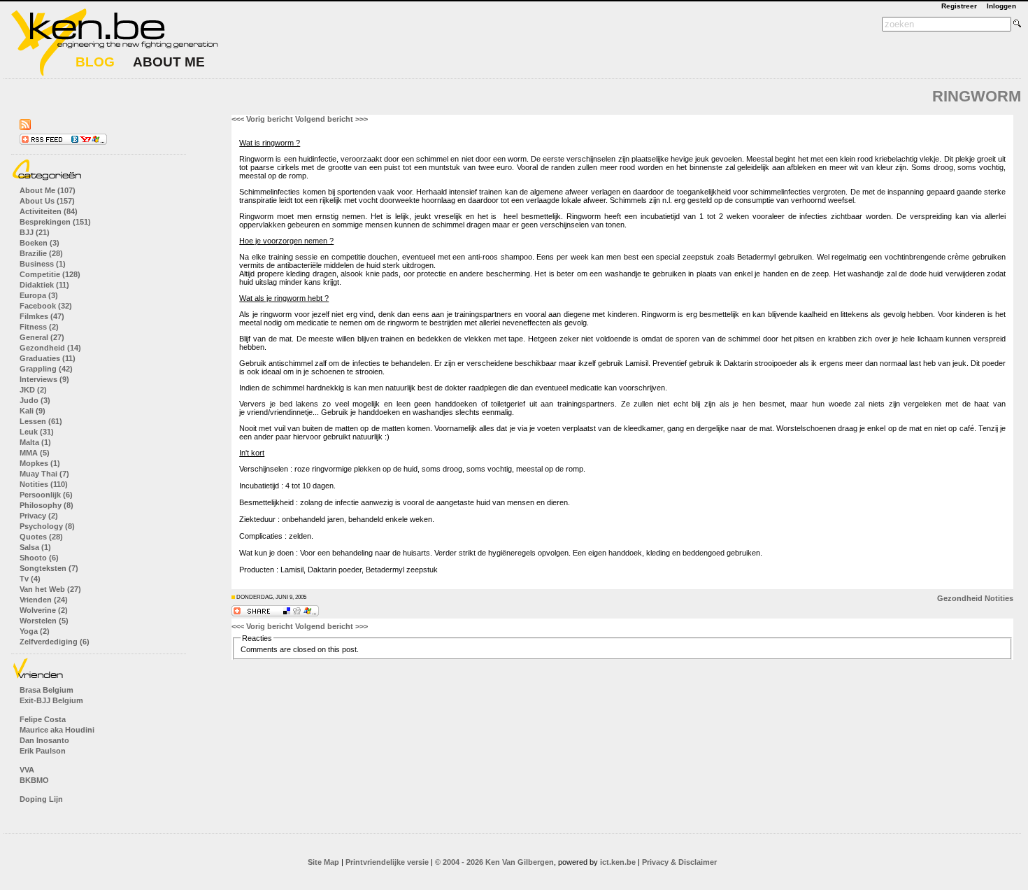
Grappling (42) (46, 369)
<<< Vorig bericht (262, 119)
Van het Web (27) (50, 589)
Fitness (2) (39, 327)
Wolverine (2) (44, 610)
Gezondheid (960, 598)
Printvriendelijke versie (387, 862)
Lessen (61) (41, 421)
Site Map (323, 862)
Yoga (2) (35, 631)
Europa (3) (39, 295)
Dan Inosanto (44, 740)
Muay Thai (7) (44, 473)
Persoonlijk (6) (46, 494)
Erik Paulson (43, 751)
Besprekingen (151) (55, 222)
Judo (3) (35, 400)
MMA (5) (35, 452)
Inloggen (1001, 6)
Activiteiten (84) (49, 211)
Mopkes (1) (40, 463)
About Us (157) (47, 201)
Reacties (257, 638)
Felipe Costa (43, 719)
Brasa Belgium (46, 690)
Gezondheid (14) (50, 348)
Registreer (959, 6)
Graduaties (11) (48, 358)
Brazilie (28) (41, 253)
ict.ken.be (618, 862)
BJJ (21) (35, 232)
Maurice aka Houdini (57, 730)
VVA (27, 769)
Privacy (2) (39, 515)
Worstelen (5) (44, 620)
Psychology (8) (47, 526)
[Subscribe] (63, 142)
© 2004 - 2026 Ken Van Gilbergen (494, 862)
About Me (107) (48, 190)
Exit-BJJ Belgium (51, 700)
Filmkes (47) (42, 316)
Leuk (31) (37, 432)
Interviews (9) (44, 379)
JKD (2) (33, 390)
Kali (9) (32, 411)
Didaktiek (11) (44, 285)
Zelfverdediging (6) (55, 641)
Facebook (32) (46, 306)
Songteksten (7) (49, 568)
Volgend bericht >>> (331, 119)
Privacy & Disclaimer (679, 862)
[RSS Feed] (25, 127)
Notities (999, 598)
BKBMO (34, 780)
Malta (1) (35, 442)
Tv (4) (30, 578)
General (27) (42, 337)
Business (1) (43, 264)
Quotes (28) (41, 536)
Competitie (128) (50, 274)
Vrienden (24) (44, 599)
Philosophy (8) (46, 505)
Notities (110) (44, 484)
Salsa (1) (35, 547)
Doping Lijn (41, 799)
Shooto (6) (39, 557)
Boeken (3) (39, 243)
